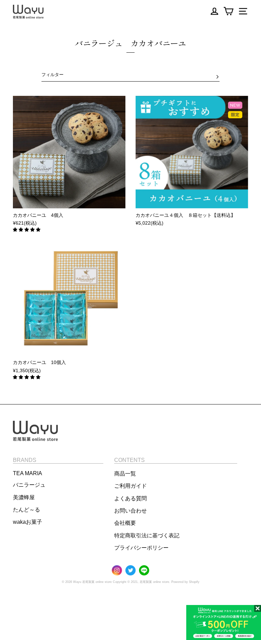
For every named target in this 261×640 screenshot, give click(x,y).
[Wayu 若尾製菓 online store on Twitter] (130, 570)
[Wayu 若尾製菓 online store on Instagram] (117, 570)
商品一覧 (125, 474)
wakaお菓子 (27, 522)
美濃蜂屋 (24, 497)
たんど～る (26, 510)
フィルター (52, 74)
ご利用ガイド (130, 486)
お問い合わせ (130, 511)
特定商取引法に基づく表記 (146, 535)
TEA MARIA (27, 473)
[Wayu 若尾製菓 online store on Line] (144, 570)
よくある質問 (130, 498)
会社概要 (125, 523)
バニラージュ (29, 485)
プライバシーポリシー (141, 548)
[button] (27, 229)
